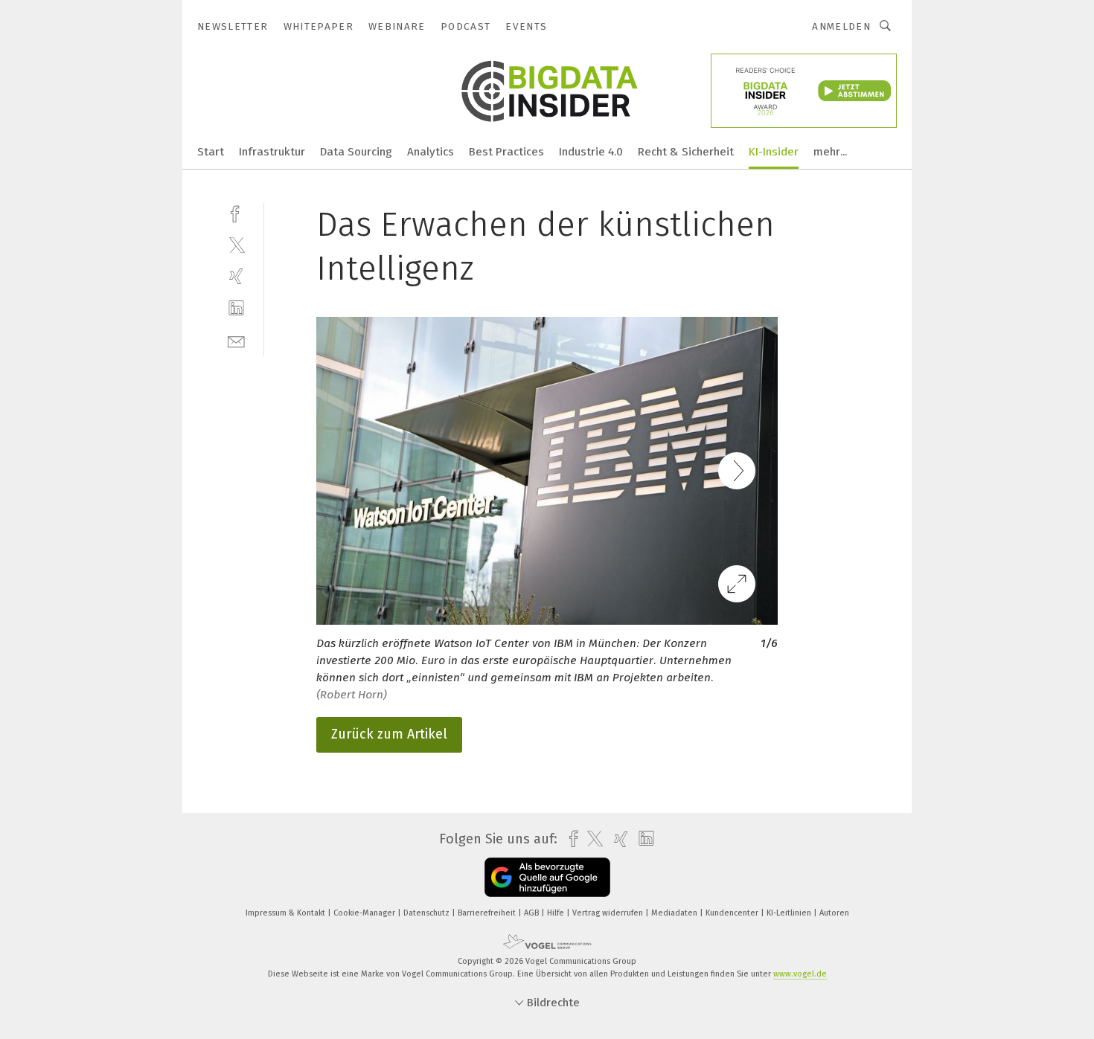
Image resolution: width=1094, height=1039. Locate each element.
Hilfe (556, 913)
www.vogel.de (800, 974)
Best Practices (506, 151)
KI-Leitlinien (790, 913)
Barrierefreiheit (488, 913)
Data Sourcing (356, 151)
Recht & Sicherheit (686, 151)
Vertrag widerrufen (608, 913)
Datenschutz (427, 913)
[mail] (236, 340)
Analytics (430, 151)
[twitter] (236, 244)
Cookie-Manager (365, 913)
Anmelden (841, 26)
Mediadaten (675, 913)
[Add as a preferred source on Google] (547, 877)
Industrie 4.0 (591, 151)
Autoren (834, 913)
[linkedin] (236, 308)
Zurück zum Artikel (389, 734)
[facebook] (236, 212)
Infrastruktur (272, 151)
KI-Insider (774, 151)
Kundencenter (733, 913)
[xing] (236, 276)
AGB (532, 913)
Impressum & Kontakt (286, 913)
